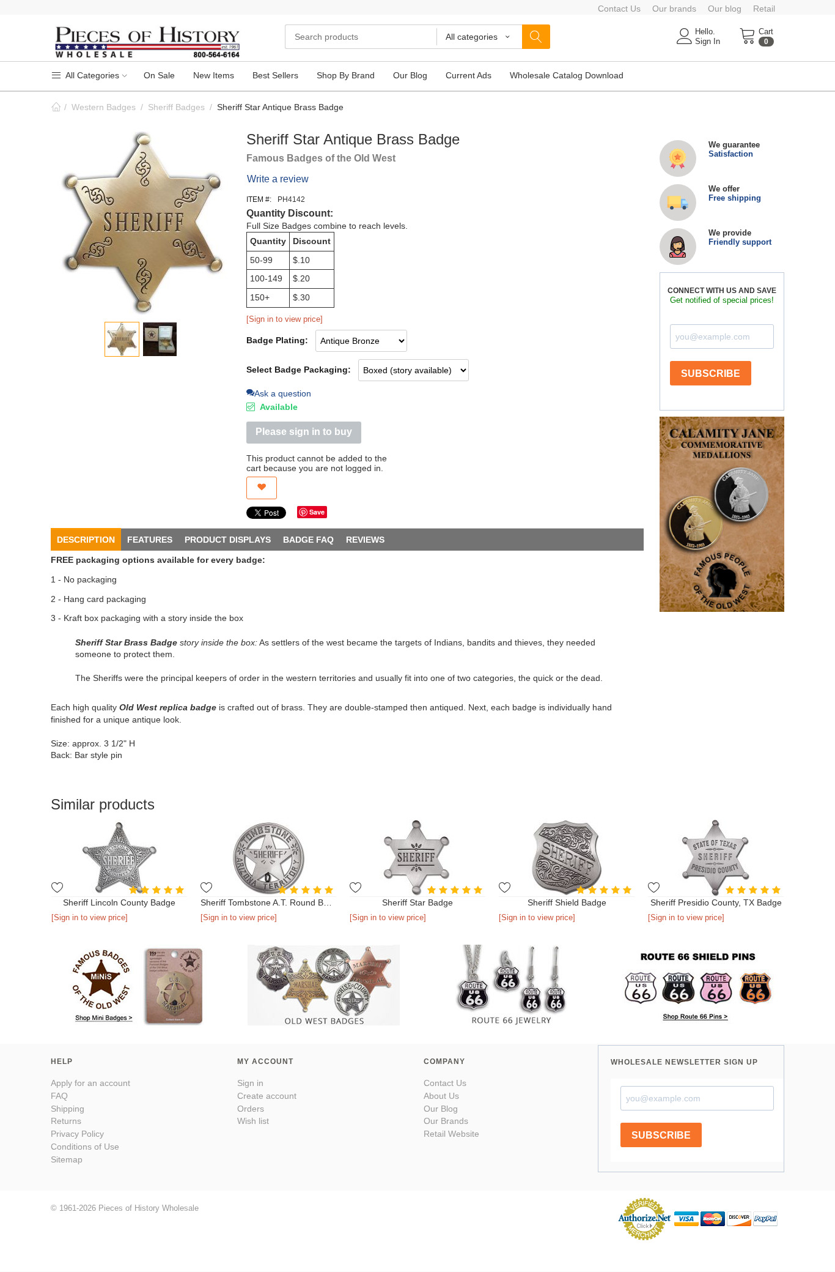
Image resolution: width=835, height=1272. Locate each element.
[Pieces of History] (147, 41)
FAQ (59, 1096)
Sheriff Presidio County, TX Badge (716, 902)
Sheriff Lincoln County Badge (119, 902)
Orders (250, 1109)
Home (56, 107)
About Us (441, 1096)
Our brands (674, 8)
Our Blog (441, 1109)
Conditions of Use (85, 1146)
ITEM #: (258, 199)
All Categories (91, 75)
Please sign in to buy (304, 431)
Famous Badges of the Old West (320, 158)
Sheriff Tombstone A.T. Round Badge (268, 902)
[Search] (536, 36)
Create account (266, 1096)
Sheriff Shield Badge (567, 902)
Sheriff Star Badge (417, 902)
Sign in (250, 1083)
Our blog (724, 8)
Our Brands (446, 1121)
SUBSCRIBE (710, 373)
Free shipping (734, 198)
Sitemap (67, 1159)
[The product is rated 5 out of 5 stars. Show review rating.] (158, 890)
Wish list (253, 1121)
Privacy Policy (77, 1134)
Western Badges (104, 107)
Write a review (278, 179)
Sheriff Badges (176, 107)
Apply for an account (90, 1083)
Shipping (67, 1109)
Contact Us (619, 8)
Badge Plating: (277, 340)
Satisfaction (730, 153)
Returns (66, 1121)
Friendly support (739, 242)
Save (317, 511)
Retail (764, 8)
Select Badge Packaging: (298, 369)
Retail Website (451, 1134)
